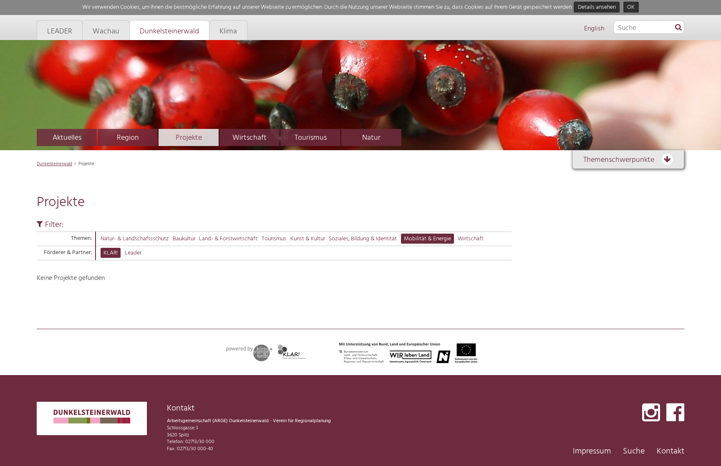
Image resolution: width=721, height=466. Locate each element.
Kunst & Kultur (307, 239)
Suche (634, 451)
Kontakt (670, 451)
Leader (133, 253)
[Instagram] (651, 413)
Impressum (592, 451)
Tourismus (311, 138)
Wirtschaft (249, 138)
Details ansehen (597, 7)
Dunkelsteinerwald (54, 164)
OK (631, 7)
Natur (371, 138)
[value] (678, 28)
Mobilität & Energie (427, 239)
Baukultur (184, 239)
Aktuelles (67, 138)
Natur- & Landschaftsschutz (135, 239)
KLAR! (110, 253)
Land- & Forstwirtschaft (228, 239)
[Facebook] (675, 413)
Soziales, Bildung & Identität (363, 239)
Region (128, 138)
